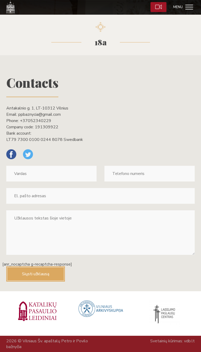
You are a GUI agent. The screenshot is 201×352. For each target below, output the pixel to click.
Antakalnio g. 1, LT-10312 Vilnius (37, 108)
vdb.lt (189, 341)
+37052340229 (35, 121)
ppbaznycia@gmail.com (39, 114)
